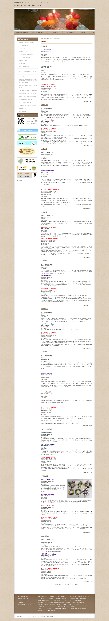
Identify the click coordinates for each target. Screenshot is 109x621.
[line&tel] (27, 139)
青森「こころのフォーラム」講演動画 (27, 96)
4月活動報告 (44, 260)
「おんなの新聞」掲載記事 (25, 102)
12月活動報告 (44, 476)
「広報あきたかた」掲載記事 (25, 99)
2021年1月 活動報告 (46, 429)
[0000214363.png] (27, 177)
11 (70, 584)
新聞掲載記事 (22, 76)
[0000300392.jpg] (27, 155)
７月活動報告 (44, 105)
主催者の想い (70, 32)
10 (68, 584)
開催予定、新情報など (38, 32)
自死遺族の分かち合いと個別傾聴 (26, 42)
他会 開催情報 (22, 111)
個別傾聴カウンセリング (24, 51)
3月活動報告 (44, 309)
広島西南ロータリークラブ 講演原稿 (27, 105)
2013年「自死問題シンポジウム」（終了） (27, 72)
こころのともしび (23, 48)
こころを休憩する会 (23, 45)
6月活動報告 (44, 149)
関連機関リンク (22, 108)
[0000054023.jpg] (27, 144)
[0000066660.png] (27, 164)
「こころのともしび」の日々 (87, 32)
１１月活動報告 (45, 536)
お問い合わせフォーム (26, 130)
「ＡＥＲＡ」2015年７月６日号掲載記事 (28, 90)
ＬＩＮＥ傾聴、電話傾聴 (24, 57)
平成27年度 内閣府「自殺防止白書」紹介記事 (28, 86)
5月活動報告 (44, 212)
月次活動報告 (22, 63)
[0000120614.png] (27, 170)
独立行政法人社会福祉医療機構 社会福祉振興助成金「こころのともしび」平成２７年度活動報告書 (28, 81)
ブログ (54, 32)
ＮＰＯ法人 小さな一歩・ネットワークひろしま (33, 616)
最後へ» (76, 584)
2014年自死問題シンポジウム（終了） (27, 93)
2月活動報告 (44, 351)
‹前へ (60, 584)
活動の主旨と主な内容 (22, 32)
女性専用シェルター (23, 60)
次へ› (73, 584)
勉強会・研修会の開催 (24, 66)
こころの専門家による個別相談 (26, 54)
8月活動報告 (44, 46)
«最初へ (57, 584)
